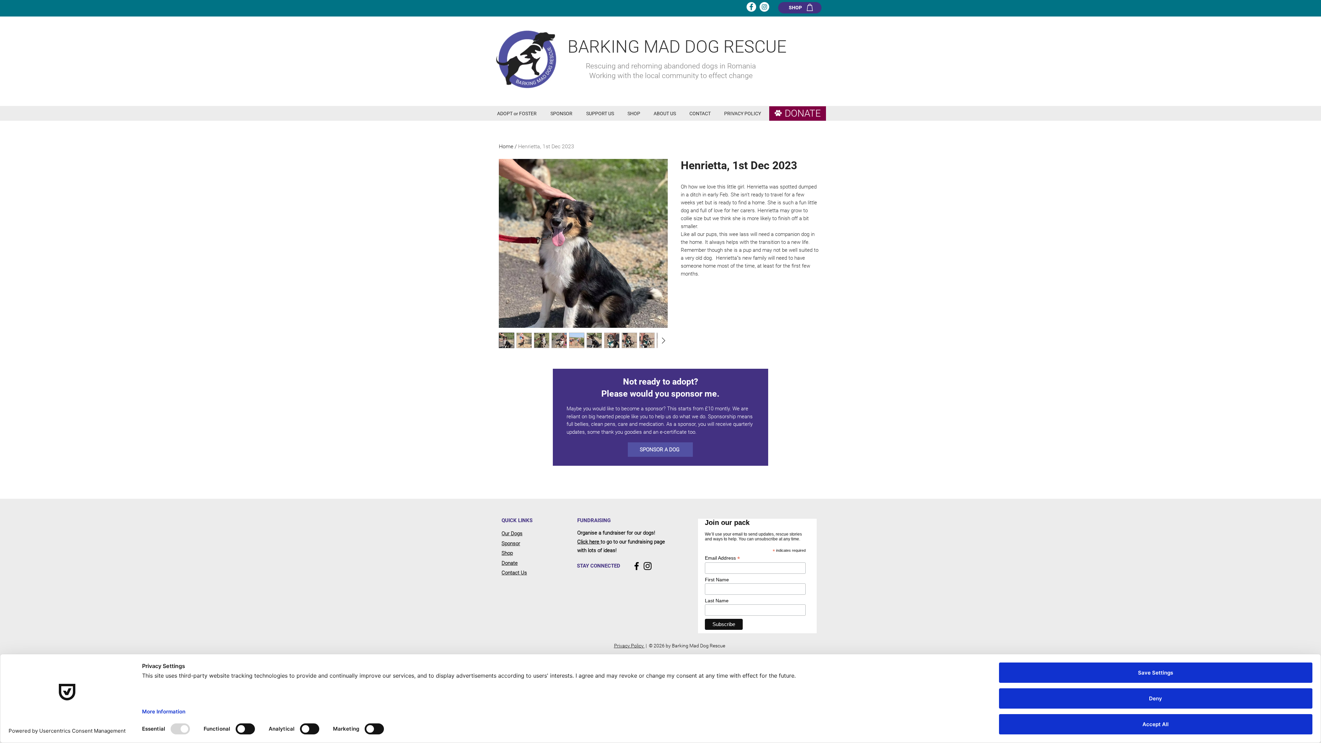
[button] (518, 113)
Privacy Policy (629, 645)
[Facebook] (636, 566)
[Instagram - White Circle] (764, 7)
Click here (589, 542)
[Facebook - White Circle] (751, 7)
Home (506, 146)
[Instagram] (647, 566)
